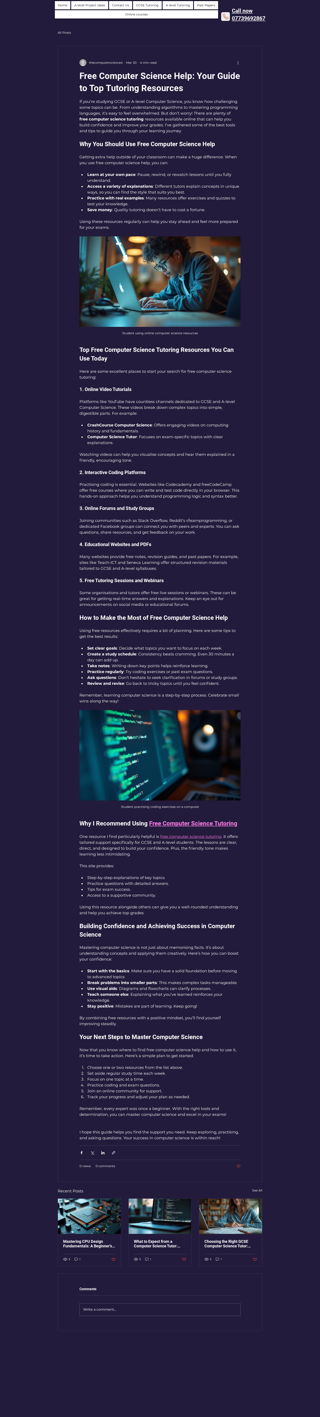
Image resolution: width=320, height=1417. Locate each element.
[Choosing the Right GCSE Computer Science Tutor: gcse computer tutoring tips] (230, 1216)
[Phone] (225, 16)
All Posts (64, 33)
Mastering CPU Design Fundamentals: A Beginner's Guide (87, 1243)
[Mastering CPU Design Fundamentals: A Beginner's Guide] (89, 1216)
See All (257, 1190)
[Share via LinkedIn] (103, 1153)
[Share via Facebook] (81, 1153)
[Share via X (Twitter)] (92, 1153)
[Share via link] (113, 1153)
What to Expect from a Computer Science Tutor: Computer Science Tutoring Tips (158, 1243)
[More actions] (238, 62)
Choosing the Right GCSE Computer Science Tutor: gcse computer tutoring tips (228, 1243)
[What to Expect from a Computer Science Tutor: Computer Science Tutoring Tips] (160, 1216)
